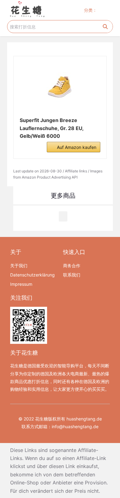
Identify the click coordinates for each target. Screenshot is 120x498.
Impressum (21, 284)
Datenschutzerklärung (32, 274)
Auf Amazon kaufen (76, 147)
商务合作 (71, 265)
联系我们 (71, 274)
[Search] (105, 26)
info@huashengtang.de (75, 426)
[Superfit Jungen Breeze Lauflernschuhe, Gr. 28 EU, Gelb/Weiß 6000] (60, 87)
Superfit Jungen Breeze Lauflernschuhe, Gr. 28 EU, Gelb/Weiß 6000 (51, 128)
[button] (107, 10)
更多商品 (63, 195)
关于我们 (18, 265)
